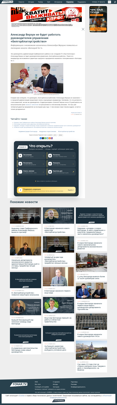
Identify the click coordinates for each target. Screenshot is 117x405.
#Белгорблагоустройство (66, 131)
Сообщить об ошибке (42, 387)
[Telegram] (47, 138)
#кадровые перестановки (47, 131)
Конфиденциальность (78, 387)
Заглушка (56, 387)
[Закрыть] (83, 29)
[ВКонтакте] (41, 138)
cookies (49, 392)
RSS (36, 382)
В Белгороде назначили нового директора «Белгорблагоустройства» (32, 124)
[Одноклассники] (50, 138)
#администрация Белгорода (28, 131)
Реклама (74, 384)
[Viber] (52, 138)
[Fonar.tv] (7, 2)
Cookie (21, 396)
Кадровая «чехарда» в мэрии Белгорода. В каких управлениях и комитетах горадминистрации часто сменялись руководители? (47, 125)
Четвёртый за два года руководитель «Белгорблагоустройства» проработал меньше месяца (38, 127)
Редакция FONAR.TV (76, 112)
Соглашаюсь (59, 400)
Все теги (38, 384)
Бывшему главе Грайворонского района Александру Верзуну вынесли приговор (35, 122)
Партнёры (74, 382)
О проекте (56, 382)
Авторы (55, 384)
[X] (43, 138)
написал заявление (32, 105)
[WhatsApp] (45, 138)
